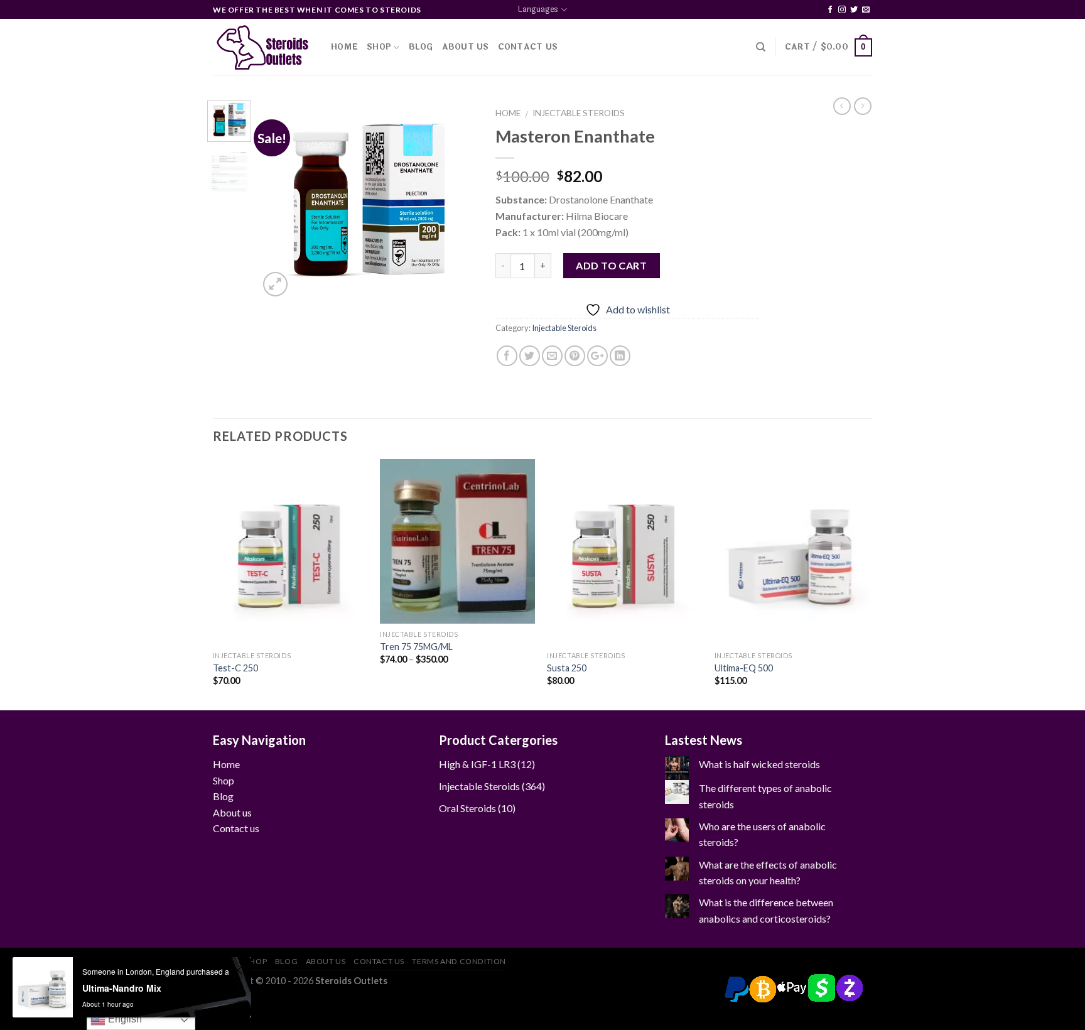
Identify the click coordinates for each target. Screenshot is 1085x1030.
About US (465, 47)
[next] (456, 200)
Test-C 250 (235, 668)
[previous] (278, 200)
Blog (421, 47)
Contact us (236, 828)
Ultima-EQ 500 (744, 668)
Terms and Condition (459, 961)
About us (232, 812)
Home (344, 47)
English (123, 1019)
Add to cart (611, 265)
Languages (538, 9)
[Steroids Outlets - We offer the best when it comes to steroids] (262, 47)
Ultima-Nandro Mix (121, 988)
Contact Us (528, 47)
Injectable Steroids (578, 113)
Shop (379, 47)
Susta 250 (566, 668)
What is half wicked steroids (759, 764)
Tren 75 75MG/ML (416, 646)
